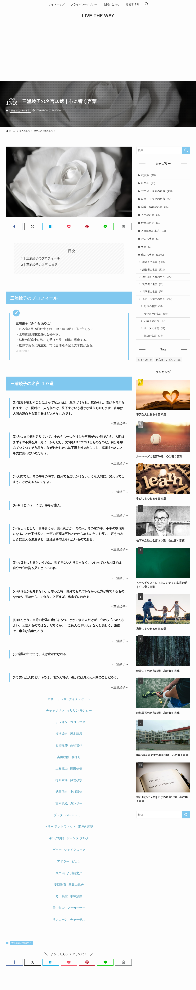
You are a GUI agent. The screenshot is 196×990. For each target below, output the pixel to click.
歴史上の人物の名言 (20, 110)
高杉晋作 (76, 745)
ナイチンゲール (79, 699)
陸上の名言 (153, 335)
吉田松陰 (63, 757)
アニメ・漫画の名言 (156, 191)
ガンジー (76, 803)
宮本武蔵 (62, 803)
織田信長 (76, 768)
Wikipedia (22, 351)
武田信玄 (62, 791)
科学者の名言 (152, 291)
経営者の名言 (153, 269)
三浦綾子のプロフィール (43, 258)
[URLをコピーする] (123, 226)
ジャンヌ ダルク (78, 838)
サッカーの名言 (155, 313)
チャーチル (77, 919)
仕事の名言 (150, 222)
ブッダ (58, 815)
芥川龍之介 (74, 873)
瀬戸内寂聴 (85, 826)
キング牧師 (56, 838)
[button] (14, 226)
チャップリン (55, 710)
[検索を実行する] (186, 150)
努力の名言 (150, 238)
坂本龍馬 (76, 733)
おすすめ (145, 359)
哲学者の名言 (152, 284)
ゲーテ (57, 849)
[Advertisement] (98, 52)
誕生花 (148, 183)
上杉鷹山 (62, 768)
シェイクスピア (74, 849)
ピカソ (76, 861)
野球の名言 (153, 306)
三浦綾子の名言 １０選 (42, 264)
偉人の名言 (152, 254)
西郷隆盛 (62, 745)
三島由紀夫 (76, 884)
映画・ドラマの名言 (156, 198)
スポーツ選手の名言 (157, 299)
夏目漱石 (60, 884)
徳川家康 (62, 780)
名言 (146, 246)
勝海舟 (76, 757)
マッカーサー (76, 907)
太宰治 (60, 873)
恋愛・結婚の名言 (154, 206)
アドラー (63, 861)
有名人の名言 (153, 262)
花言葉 (148, 175)
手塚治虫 (76, 896)
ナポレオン (60, 722)
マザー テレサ (57, 699)
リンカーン (60, 919)
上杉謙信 (76, 791)
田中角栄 (58, 907)
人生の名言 (150, 214)
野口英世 (62, 896)
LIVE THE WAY (98, 15)
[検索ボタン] (146, 4)
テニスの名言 (154, 328)
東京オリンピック (168, 359)
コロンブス (77, 722)
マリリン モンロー (79, 710)
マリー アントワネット (60, 826)
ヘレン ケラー (74, 815)
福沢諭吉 (62, 733)
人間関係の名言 (153, 230)
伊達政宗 (76, 780)
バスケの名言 (154, 321)
